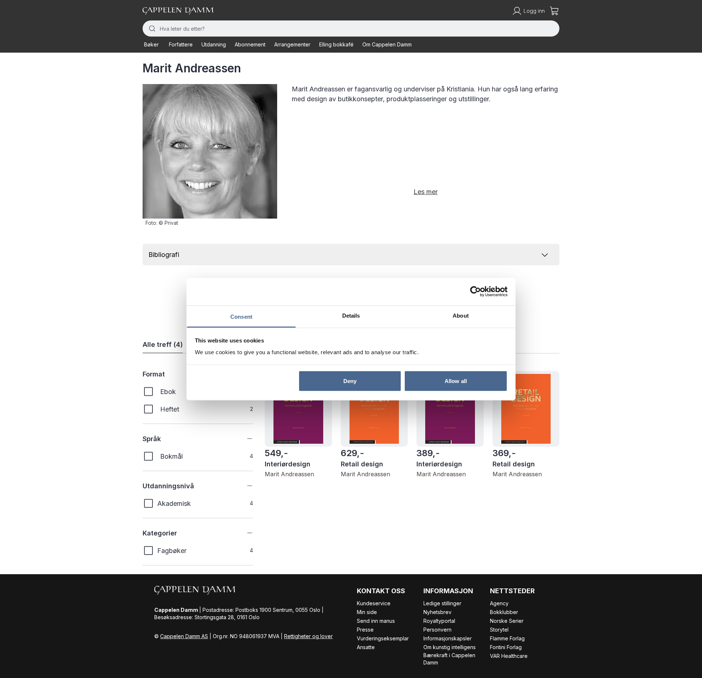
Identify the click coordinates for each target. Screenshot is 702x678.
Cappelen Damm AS (184, 636)
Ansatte (366, 647)
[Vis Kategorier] (244, 533)
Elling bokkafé (336, 44)
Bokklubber (504, 612)
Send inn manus (376, 621)
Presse (365, 629)
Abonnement (250, 44)
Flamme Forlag (507, 638)
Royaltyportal (439, 621)
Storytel (499, 629)
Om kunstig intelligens (449, 647)
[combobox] (351, 28)
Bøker (151, 44)
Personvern (437, 629)
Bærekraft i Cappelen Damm (449, 659)
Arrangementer (292, 44)
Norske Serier (507, 621)
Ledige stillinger (442, 603)
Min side (367, 612)
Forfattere (181, 44)
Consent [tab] (241, 316)
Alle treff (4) (163, 344)
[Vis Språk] (244, 438)
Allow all (456, 381)
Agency (499, 603)
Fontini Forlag (506, 647)
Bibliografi (163, 254)
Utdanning (213, 44)
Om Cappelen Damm (387, 44)
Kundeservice (373, 603)
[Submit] (151, 28)
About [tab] (461, 315)
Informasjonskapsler (447, 638)
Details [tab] (351, 315)
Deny (349, 381)
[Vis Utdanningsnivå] (244, 486)
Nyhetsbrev (437, 612)
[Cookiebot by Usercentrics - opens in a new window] (475, 291)
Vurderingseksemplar (383, 638)
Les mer (426, 192)
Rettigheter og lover (308, 636)
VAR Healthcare (509, 656)
